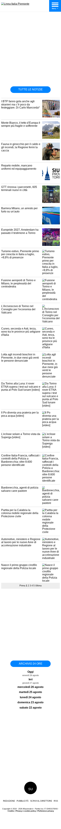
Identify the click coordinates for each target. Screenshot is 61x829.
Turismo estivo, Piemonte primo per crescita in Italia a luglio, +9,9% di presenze (20, 254)
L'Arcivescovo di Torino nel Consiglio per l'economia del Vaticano (18, 309)
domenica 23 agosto (30, 702)
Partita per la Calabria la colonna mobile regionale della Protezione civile (19, 513)
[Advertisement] (30, 50)
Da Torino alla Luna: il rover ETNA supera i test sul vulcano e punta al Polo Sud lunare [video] (20, 386)
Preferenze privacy (45, 811)
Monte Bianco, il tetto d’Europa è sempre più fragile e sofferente (20, 124)
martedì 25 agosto (30, 692)
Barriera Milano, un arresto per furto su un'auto (19, 210)
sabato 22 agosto (30, 707)
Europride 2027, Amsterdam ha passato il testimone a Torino (19, 231)
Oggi (30, 671)
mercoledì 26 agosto (30, 687)
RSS (56, 801)
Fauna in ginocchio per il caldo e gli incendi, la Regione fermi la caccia (20, 147)
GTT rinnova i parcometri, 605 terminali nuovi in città (19, 189)
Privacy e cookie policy (26, 811)
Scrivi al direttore (41, 801)
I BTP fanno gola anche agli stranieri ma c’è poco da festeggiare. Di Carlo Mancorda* (20, 104)
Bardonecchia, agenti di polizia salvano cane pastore (19, 489)
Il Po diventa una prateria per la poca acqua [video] (20, 414)
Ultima (38, 585)
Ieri (31, 679)
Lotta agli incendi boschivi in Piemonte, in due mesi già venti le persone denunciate (20, 357)
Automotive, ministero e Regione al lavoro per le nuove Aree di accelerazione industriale (20, 542)
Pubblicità (22, 801)
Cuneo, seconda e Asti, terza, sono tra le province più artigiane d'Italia (20, 331)
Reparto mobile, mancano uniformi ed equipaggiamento (18, 167)
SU (30, 789)
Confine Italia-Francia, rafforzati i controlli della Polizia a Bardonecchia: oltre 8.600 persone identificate (20, 460)
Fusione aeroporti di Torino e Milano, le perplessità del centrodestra (18, 283)
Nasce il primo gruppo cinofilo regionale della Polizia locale (19, 567)
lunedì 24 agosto (30, 697)
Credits (11, 811)
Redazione (9, 801)
